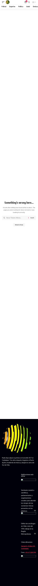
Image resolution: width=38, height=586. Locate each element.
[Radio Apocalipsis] (7, 2)
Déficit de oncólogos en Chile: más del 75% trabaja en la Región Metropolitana (28, 529)
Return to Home (19, 224)
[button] (3, 2)
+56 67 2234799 (30, 552)
